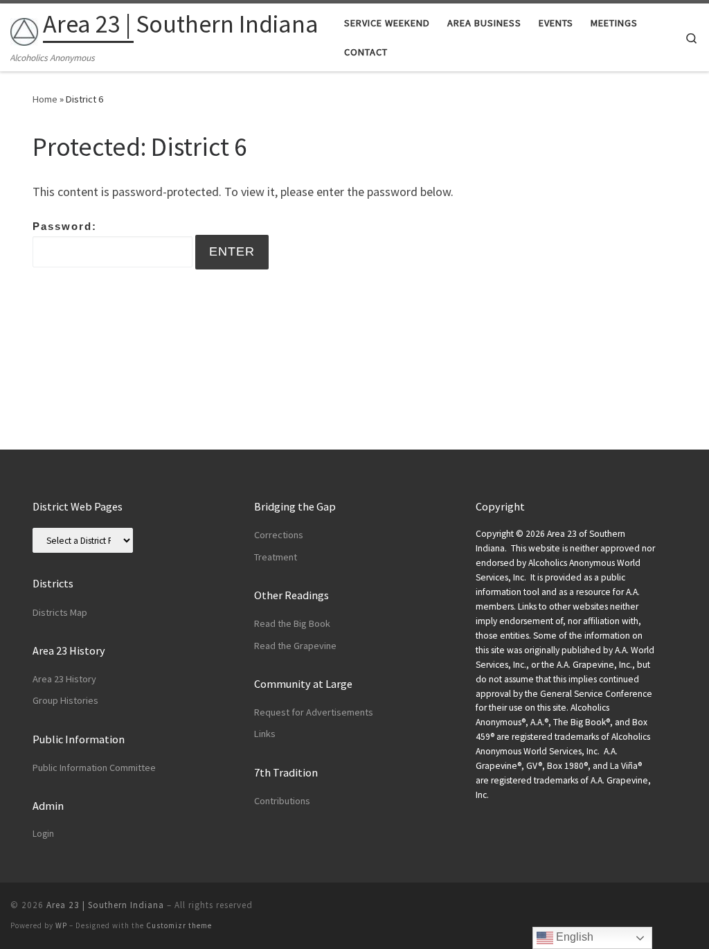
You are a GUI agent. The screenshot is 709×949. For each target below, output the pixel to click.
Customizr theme (179, 925)
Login (43, 834)
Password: (65, 226)
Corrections (278, 535)
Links (265, 733)
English (573, 937)
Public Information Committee (94, 767)
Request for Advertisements (313, 712)
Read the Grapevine (295, 645)
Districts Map (60, 612)
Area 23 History (64, 679)
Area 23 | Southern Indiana (105, 905)
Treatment (275, 557)
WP (61, 925)
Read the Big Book (292, 623)
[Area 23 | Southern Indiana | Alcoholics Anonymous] (24, 28)
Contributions (282, 801)
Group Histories (65, 700)
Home (45, 99)
